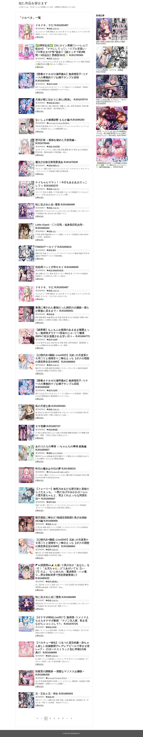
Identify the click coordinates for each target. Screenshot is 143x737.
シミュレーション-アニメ (57, 678)
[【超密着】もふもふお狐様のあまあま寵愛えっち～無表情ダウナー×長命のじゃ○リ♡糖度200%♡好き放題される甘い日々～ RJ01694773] (26, 336)
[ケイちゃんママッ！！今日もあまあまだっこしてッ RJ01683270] (26, 189)
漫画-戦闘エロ (54, 165)
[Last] (72, 718)
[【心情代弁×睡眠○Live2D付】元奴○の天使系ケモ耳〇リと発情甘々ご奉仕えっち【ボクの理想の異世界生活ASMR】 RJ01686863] (26, 361)
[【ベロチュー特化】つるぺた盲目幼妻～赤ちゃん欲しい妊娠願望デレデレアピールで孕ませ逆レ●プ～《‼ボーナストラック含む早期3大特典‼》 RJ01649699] (26, 649)
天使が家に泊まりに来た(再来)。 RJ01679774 (61, 99)
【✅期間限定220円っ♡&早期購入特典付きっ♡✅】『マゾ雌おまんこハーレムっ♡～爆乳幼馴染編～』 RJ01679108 (111, 165)
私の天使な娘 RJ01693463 (50, 405)
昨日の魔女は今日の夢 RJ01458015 (55, 468)
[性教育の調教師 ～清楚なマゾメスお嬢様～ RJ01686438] (26, 678)
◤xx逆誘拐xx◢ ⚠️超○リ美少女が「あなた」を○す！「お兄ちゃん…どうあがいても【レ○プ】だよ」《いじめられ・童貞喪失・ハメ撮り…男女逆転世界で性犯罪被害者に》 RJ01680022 (62, 572)
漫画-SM (51, 697)
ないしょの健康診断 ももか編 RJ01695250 (59, 119)
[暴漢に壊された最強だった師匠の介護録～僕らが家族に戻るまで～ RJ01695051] (26, 314)
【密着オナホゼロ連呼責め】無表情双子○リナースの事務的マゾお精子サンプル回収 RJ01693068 (61, 77)
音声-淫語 (52, 502)
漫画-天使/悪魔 (54, 146)
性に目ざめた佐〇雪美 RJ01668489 (55, 597)
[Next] (67, 718)
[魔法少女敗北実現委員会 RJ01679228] (26, 168)
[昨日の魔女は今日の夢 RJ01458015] (26, 475)
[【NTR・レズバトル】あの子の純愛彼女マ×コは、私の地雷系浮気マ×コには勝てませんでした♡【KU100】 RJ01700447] (112, 118)
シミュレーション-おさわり (59, 123)
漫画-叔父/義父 (54, 103)
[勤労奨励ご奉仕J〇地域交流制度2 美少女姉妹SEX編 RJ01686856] (26, 524)
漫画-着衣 (52, 250)
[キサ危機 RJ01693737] (26, 433)
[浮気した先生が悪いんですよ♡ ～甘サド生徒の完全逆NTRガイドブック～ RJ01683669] (112, 86)
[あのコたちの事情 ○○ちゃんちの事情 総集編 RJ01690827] (26, 453)
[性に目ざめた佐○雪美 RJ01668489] (26, 211)
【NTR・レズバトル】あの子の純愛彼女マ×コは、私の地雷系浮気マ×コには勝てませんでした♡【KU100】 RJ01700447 (111, 133)
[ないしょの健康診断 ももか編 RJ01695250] (26, 126)
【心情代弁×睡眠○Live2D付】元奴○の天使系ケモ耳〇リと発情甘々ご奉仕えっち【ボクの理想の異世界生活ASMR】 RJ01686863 (62, 358)
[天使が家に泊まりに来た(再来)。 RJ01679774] (26, 106)
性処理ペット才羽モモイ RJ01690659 (56, 267)
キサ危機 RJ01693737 (47, 426)
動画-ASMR (52, 627)
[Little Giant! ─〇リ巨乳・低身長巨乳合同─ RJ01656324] (26, 231)
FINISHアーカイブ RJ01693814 (53, 246)
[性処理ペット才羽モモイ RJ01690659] (26, 273)
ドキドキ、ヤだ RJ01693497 (51, 25)
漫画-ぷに (52, 231)
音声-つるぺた (54, 58)
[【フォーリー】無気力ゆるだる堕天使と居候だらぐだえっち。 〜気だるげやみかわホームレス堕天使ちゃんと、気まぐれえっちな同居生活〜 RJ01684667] (26, 495)
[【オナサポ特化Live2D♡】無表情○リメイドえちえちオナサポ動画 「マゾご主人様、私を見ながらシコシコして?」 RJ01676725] (26, 624)
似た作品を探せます (33, 3)
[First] (37, 718)
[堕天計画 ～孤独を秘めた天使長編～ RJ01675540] (26, 146)
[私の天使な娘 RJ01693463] (26, 412)
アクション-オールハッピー (58, 472)
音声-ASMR (53, 84)
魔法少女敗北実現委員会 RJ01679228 (56, 162)
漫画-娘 (51, 314)
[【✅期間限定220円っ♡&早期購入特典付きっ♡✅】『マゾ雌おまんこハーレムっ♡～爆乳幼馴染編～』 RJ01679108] (112, 150)
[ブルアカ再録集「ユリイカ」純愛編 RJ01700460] (112, 57)
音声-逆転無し (53, 581)
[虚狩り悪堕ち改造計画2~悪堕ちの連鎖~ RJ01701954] (112, 29)
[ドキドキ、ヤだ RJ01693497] (26, 32)
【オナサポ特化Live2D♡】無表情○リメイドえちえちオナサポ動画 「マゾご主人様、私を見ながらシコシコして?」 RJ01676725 (62, 620)
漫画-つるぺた (54, 28)
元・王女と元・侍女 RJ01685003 (54, 693)
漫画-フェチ (52, 524)
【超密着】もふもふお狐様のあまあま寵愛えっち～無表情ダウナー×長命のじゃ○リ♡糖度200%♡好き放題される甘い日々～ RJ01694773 (62, 333)
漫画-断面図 (53, 429)
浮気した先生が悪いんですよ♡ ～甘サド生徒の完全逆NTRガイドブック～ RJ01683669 (111, 102)
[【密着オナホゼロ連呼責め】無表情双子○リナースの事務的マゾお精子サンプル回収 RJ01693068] (26, 80)
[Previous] (42, 718)
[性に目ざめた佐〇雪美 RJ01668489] (26, 603)
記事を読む (39, 37)
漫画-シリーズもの (55, 453)
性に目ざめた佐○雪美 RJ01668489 (55, 204)
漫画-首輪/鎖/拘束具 (56, 270)
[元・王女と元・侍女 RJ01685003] (26, 700)
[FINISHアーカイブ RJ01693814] (26, 253)
